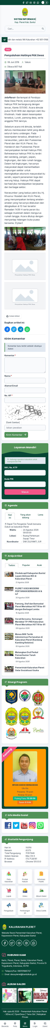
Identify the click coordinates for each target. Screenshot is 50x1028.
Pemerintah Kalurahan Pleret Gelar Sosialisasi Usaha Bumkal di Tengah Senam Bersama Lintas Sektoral (29, 671)
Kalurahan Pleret (39, 1011)
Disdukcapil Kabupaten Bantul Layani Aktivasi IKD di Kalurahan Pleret (30, 576)
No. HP (8, 395)
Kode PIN (8, 479)
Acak (39, 565)
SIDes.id (9, 1014)
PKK (8, 49)
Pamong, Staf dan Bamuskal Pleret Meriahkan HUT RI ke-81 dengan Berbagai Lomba (30, 606)
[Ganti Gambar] (13, 422)
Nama (8, 376)
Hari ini (10, 516)
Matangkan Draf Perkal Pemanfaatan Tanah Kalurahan (26, 655)
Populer (26, 565)
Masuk (25, 492)
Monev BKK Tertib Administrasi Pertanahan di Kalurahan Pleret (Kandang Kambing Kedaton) (29, 638)
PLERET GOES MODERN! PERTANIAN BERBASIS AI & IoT (28, 591)
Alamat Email (11, 386)
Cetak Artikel (14, 316)
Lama (40, 515)
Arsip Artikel (14, 555)
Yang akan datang (25, 516)
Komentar (10, 355)
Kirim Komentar (14, 434)
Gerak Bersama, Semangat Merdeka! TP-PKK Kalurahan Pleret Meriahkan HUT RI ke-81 (30, 622)
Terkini (11, 565)
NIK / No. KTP (10, 467)
